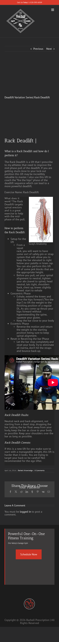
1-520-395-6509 (35, 2)
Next (49, 48)
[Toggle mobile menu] (52, 9)
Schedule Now (28, 554)
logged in (25, 511)
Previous (38, 48)
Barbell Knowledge (25, 470)
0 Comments (39, 470)
